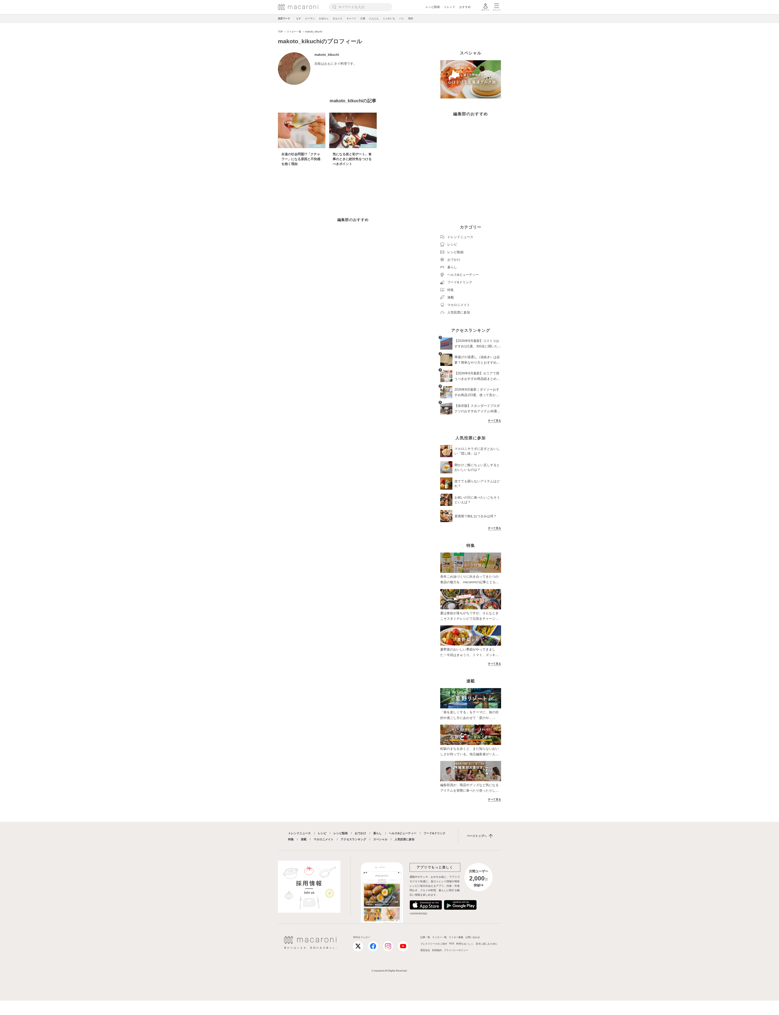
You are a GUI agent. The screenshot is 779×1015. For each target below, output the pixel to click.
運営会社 (425, 950)
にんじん (374, 18)
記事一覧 (425, 937)
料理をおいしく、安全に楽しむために (477, 943)
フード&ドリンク (434, 833)
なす (298, 18)
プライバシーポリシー (456, 950)
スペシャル (380, 839)
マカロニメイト (324, 839)
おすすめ (465, 7)
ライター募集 (456, 937)
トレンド (449, 7)
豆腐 (362, 18)
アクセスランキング (353, 839)
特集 (291, 839)
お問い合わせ (472, 937)
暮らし (377, 833)
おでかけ (360, 833)
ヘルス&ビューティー (402, 833)
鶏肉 (410, 18)
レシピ (322, 833)
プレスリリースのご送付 (433, 943)
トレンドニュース (299, 833)
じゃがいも (389, 18)
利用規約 (437, 950)
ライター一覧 (439, 937)
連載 (304, 839)
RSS (451, 943)
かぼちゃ (324, 18)
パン (401, 18)
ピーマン (310, 18)
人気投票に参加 (404, 839)
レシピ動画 (433, 7)
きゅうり (337, 18)
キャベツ (351, 18)
